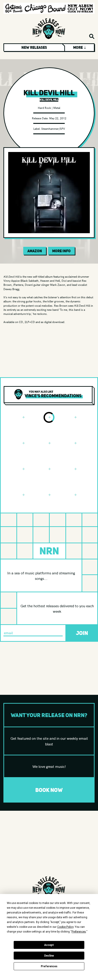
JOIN (82, 633)
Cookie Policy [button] (65, 926)
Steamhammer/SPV (53, 128)
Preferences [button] (79, 931)
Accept (49, 945)
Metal (56, 108)
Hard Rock (44, 108)
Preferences (49, 966)
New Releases (34, 47)
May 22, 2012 (57, 118)
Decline (49, 955)
